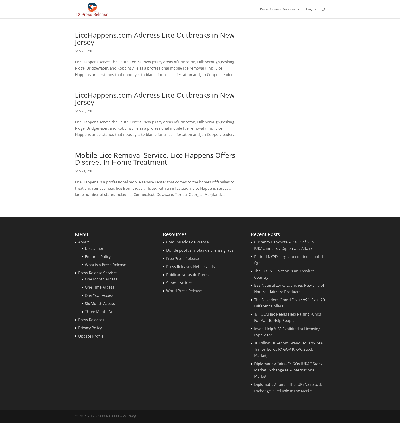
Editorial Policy (98, 256)
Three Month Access (102, 311)
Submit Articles (179, 282)
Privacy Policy (90, 327)
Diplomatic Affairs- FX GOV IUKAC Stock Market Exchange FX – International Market (288, 370)
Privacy (129, 416)
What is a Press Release (105, 264)
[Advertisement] (289, 101)
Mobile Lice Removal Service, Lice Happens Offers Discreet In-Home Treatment (155, 158)
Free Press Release (182, 258)
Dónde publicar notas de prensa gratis (200, 250)
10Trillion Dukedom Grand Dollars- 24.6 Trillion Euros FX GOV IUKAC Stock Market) (288, 349)
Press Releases (91, 319)
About (83, 242)
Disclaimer (94, 248)
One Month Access (101, 279)
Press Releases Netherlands (190, 266)
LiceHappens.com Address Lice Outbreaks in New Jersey (154, 38)
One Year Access (99, 295)
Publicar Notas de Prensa (188, 274)
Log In (311, 9)
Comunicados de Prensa (187, 242)
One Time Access (99, 287)
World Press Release (184, 290)
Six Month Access (100, 303)
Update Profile (90, 336)
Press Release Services (277, 9)
